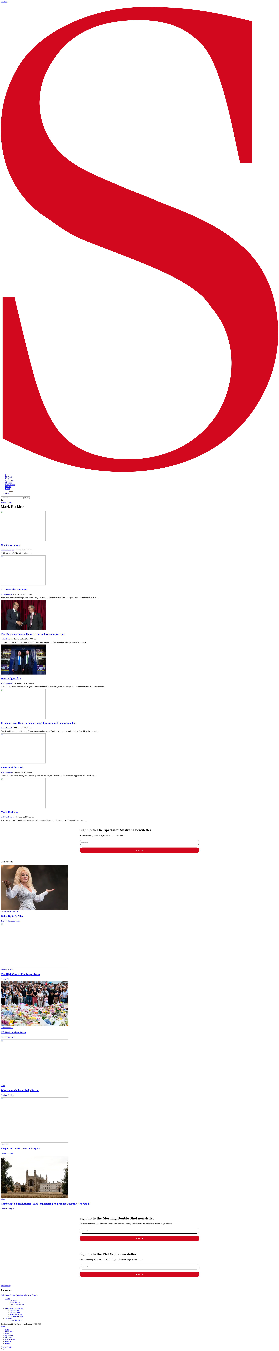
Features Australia (7, 970)
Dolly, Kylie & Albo (12, 916)
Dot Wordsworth (7, 817)
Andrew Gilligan (7, 1208)
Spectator (4, 2)
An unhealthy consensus (14, 589)
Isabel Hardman (7, 639)
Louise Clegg (6, 979)
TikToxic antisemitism (13, 1032)
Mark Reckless (9, 812)
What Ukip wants (10, 545)
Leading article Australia (9, 911)
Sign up (139, 850)
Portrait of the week (12, 767)
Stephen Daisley (7, 1095)
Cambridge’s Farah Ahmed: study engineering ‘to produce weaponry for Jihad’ (45, 1203)
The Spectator (6, 683)
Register (4, 502)
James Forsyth (6, 594)
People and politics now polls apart (20, 1148)
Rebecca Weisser (7, 1037)
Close (3, 1326)
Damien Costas (7, 1153)
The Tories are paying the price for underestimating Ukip (33, 634)
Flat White (4, 1144)
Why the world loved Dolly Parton (20, 1090)
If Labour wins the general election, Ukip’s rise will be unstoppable (38, 723)
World (3, 1086)
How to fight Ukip (11, 678)
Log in (9, 502)
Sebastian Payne (7, 550)
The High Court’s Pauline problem (20, 974)
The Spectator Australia (10, 921)
